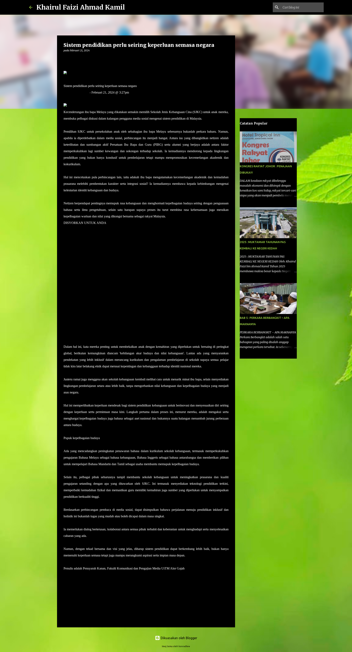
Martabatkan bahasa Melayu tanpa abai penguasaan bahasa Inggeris (107, 262)
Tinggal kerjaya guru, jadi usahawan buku (91, 314)
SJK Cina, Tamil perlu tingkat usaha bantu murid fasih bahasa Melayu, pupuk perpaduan (120, 275)
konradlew (184, 646)
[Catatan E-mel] (66, 575)
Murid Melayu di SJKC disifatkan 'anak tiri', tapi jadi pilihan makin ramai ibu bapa (116, 236)
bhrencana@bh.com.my (79, 99)
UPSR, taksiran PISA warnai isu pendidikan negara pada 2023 (104, 288)
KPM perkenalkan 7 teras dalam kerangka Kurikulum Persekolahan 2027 (111, 249)
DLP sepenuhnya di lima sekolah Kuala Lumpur (95, 327)
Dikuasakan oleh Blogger (178, 638)
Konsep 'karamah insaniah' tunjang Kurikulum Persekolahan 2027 (106, 301)
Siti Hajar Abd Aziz (76, 92)
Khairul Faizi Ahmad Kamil (80, 7)
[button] (66, 59)
